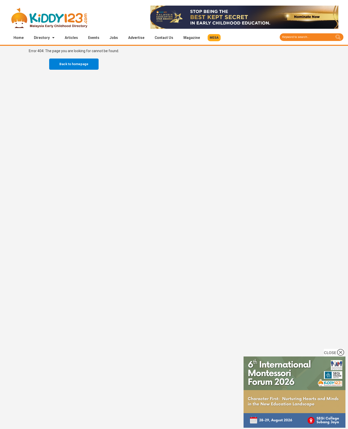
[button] (214, 37)
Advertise (136, 38)
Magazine (191, 38)
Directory (42, 38)
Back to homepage (73, 64)
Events (93, 38)
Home (19, 38)
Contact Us (164, 38)
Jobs (114, 38)
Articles (71, 38)
